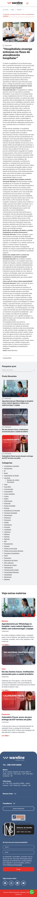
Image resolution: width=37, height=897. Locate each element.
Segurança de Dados (11, 560)
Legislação (7, 529)
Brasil (6, 473)
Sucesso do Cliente (10, 565)
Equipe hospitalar (9, 506)
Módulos (7, 534)
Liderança (7, 532)
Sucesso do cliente (13, 480)
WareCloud (7, 577)
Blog (12, 9)
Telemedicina (8, 567)
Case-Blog (7, 487)
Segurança (7, 558)
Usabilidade (8, 574)
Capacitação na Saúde (11, 475)
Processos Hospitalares (11, 553)
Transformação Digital (11, 570)
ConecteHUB (8, 491)
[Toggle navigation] (27, 3)
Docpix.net (18, 894)
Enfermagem (8, 501)
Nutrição (7, 539)
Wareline (7, 579)
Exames (6, 508)
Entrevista (7, 503)
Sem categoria (9, 563)
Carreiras (7, 478)
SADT (6, 555)
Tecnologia (10, 482)
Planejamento (8, 544)
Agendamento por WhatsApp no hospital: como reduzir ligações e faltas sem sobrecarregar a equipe (17, 403)
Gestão (6, 522)
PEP (5, 541)
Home (6, 9)
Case (5, 484)
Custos (6, 496)
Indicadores (8, 525)
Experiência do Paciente (12, 510)
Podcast (6, 546)
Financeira (7, 517)
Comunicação (8, 489)
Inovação (7, 527)
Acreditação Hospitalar (11, 466)
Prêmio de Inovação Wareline (13, 551)
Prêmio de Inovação (10, 548)
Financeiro (7, 520)
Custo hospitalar (9, 494)
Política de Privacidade (14, 865)
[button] (18, 793)
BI (4, 471)
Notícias (19, 9)
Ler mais (5, 645)
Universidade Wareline (11, 572)
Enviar (19, 869)
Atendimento (8, 468)
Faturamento (8, 515)
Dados (6, 498)
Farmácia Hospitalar (10, 513)
